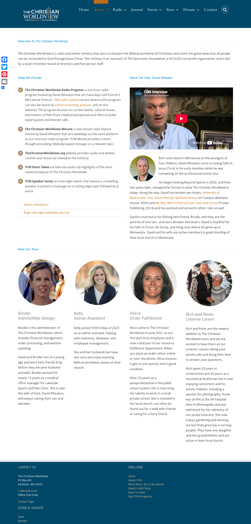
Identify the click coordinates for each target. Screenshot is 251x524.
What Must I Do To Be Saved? (146, 484)
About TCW (135, 480)
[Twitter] (4, 67)
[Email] (4, 81)
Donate (22, 521)
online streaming (66, 105)
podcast (85, 105)
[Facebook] (4, 59)
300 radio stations (67, 100)
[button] (225, 7)
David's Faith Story (139, 488)
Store (21, 516)
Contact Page (26, 501)
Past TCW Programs (140, 496)
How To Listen (136, 492)
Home (131, 476)
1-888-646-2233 (27, 491)
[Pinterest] (4, 74)
